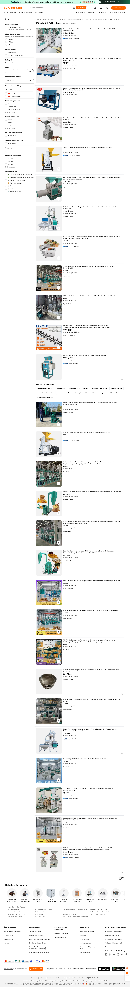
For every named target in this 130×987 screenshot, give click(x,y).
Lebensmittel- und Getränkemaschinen (70, 19)
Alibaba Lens (8, 969)
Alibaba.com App (90, 969)
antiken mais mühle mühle (45, 397)
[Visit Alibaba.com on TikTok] (126, 954)
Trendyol (85, 978)
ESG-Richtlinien (9, 939)
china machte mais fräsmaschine (75, 909)
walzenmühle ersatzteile (16, 914)
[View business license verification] (83, 984)
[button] (74, 8)
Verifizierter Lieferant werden (114, 943)
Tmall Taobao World (53, 978)
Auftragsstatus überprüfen (113, 939)
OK (30, 71)
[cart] (101, 8)
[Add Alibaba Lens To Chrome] (36, 969)
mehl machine (40, 917)
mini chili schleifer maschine (45, 393)
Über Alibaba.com (10, 927)
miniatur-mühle (13, 909)
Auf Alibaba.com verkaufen (113, 931)
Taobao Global (71, 978)
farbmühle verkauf (69, 914)
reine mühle (39, 914)
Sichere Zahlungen (35, 931)
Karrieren (7, 943)
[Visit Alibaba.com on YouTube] (122, 954)
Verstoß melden (85, 952)
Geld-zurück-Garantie (36, 935)
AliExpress (34, 978)
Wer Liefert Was (94, 978)
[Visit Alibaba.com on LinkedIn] (110, 954)
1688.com (42, 978)
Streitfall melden (85, 939)
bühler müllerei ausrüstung (45, 912)
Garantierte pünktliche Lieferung (39, 939)
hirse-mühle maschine (98, 909)
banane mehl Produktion (44, 388)
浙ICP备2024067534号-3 (117, 984)
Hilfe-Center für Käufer (87, 931)
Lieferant (76, 38)
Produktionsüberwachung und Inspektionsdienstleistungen (38, 947)
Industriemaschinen (48, 19)
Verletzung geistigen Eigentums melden (90, 947)
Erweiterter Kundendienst (37, 943)
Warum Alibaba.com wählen (12, 931)
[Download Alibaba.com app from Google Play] (119, 969)
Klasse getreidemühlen (81, 393)
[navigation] (19, 449)
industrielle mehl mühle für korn (102, 912)
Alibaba (37, 19)
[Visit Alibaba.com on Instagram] (118, 954)
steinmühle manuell (97, 914)
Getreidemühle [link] (115, 19)
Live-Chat (83, 935)
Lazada (63, 978)
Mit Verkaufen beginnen (112, 935)
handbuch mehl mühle (64, 393)
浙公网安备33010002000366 (98, 984)
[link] (127, 967)
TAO (79, 978)
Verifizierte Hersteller (61, 933)
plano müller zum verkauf (72, 912)
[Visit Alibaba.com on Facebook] (106, 954)
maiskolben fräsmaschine (99, 388)
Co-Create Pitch (9, 935)
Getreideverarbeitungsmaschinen (96, 19)
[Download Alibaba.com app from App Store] (104, 969)
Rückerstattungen (85, 943)
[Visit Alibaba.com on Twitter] (114, 954)
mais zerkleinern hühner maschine (75, 917)
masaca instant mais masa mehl (78, 388)
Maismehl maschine (15, 912)
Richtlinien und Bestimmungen (39, 952)
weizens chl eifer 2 (116, 388)
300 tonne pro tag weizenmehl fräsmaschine (105, 393)
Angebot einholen (60, 937)
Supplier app (51, 969)
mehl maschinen (60, 388)
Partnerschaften (110, 947)
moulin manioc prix (15, 917)
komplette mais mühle (43, 909)
